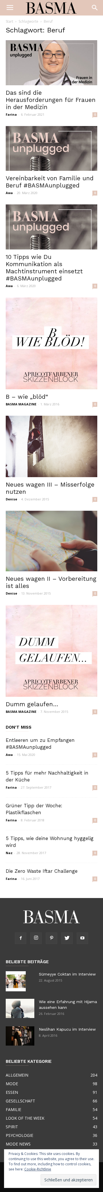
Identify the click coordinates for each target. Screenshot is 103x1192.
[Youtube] (82, 938)
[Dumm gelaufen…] (51, 651)
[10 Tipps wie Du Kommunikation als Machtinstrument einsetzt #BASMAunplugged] (51, 226)
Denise (11, 499)
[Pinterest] (51, 938)
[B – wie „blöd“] (51, 343)
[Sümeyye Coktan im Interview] (16, 981)
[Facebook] (20, 938)
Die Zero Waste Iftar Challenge (42, 871)
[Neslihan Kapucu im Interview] (20, 1036)
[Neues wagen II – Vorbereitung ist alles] (51, 541)
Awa (9, 193)
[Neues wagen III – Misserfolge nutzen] (51, 446)
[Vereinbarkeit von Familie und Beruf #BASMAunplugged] (51, 148)
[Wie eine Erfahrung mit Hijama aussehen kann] (20, 1008)
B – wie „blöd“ (27, 396)
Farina (11, 114)
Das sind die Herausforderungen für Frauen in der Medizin (51, 100)
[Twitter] (67, 938)
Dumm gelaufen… (32, 704)
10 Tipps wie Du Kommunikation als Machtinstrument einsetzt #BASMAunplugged (44, 267)
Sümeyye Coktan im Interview (67, 974)
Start (9, 21)
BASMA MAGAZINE (21, 404)
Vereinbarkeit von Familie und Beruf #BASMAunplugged (50, 182)
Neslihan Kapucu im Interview (67, 1029)
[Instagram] (36, 938)
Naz (9, 853)
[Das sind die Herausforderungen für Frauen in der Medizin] (51, 62)
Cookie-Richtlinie (37, 1169)
